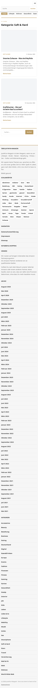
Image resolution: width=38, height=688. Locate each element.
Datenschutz (5, 685)
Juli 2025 (4, 317)
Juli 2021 (4, 502)
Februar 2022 (6, 472)
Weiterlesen (7, 73)
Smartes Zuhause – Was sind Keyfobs (18, 58)
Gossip (3, 592)
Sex (2, 635)
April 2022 (5, 464)
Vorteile (5, 217)
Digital (3, 549)
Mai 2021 (4, 511)
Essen (15, 189)
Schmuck (5, 210)
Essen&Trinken (6, 553)
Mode (16, 203)
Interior (4, 596)
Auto (22, 183)
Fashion (29, 189)
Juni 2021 (4, 507)
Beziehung (5, 186)
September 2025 (7, 308)
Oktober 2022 (6, 438)
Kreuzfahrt (14, 200)
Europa (4, 558)
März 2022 (5, 468)
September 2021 (7, 494)
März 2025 (5, 321)
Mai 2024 (4, 356)
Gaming (4, 579)
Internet (19, 196)
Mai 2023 (4, 408)
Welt (3, 666)
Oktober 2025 (6, 304)
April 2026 (5, 295)
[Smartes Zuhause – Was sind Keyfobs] (19, 41)
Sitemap (4, 240)
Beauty (4, 527)
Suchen (33, 8)
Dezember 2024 (7, 334)
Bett (28, 183)
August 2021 (6, 498)
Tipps (17, 213)
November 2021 (7, 485)
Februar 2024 (6, 369)
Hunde (11, 196)
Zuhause (5, 220)
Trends (23, 213)
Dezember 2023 (7, 377)
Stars (3, 648)
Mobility (4, 622)
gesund (21, 193)
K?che (27, 196)
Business (4, 536)
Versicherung (6, 657)
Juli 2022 (4, 451)
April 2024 (5, 360)
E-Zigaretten (6, 189)
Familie (22, 189)
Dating (19, 186)
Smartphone (6, 640)
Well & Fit (5, 661)
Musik (3, 627)
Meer (10, 203)
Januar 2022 (5, 477)
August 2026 (6, 287)
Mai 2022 (4, 459)
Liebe (4, 203)
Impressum (5, 236)
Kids (2, 605)
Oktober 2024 (6, 343)
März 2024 (5, 364)
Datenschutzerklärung (10, 232)
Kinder (33, 196)
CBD (13, 186)
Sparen (31, 210)
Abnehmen (6, 183)
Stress (10, 213)
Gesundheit (27, 14)
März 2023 (5, 416)
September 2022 (7, 442)
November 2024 (7, 338)
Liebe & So (5, 614)
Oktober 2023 (6, 386)
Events (3, 562)
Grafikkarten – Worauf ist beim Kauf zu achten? (13, 108)
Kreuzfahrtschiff (26, 200)
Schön (3, 631)
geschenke (13, 193)
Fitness (4, 575)
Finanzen (4, 571)
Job (2, 601)
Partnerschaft (25, 203)
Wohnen (19, 14)
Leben (3, 609)
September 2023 (7, 390)
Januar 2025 (5, 330)
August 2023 (6, 395)
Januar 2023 (5, 425)
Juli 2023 (4, 399)
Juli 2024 (4, 347)
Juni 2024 (4, 351)
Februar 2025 (6, 326)
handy (4, 196)
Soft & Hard (6, 54)
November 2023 (7, 382)
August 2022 (6, 446)
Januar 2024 (5, 373)
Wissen (18, 217)
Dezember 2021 (7, 481)
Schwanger (14, 210)
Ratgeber (17, 206)
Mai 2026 (4, 291)
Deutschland (29, 186)
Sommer (24, 210)
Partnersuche (6, 206)
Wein (12, 217)
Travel (3, 653)
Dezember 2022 (7, 429)
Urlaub (30, 213)
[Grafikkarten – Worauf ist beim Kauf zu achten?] (19, 90)
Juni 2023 (4, 403)
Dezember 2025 (7, 300)
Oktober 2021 (6, 490)
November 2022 (7, 433)
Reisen (25, 206)
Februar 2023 (6, 420)
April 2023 (5, 412)
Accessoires (5, 523)
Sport (4, 213)
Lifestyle (11, 14)
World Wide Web (7, 674)
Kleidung (5, 200)
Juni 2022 (4, 455)
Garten (4, 193)
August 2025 (6, 313)
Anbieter (15, 183)
